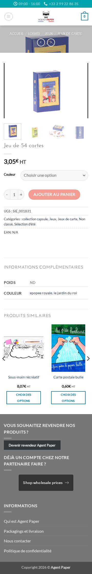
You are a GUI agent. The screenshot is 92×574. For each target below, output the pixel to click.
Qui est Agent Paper (21, 521)
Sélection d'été (25, 224)
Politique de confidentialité (27, 550)
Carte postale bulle (68, 377)
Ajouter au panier (54, 194)
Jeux (49, 34)
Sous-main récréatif (23, 377)
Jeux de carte (69, 34)
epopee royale (41, 293)
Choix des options (23, 397)
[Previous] (12, 90)
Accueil (17, 34)
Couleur (9, 174)
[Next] (80, 90)
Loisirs (34, 34)
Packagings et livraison (24, 531)
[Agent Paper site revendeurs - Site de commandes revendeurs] (46, 16)
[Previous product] (51, 42)
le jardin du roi (65, 293)
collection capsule (35, 219)
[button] (8, 16)
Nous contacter (17, 540)
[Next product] (41, 42)
